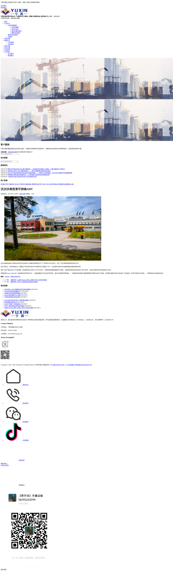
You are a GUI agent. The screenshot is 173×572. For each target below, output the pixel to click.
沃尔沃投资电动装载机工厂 (13, 291)
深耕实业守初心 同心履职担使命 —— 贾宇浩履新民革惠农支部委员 (29, 171)
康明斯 (34, 184)
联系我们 (3, 7)
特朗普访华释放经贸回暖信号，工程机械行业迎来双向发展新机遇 (29, 174)
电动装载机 (67, 184)
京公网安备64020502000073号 (82, 365)
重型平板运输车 (13, 34)
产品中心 (7, 23)
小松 (47, 184)
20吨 (50, 184)
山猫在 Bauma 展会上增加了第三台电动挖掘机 (28, 280)
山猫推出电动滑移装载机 (12, 293)
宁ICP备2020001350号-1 (57, 365)
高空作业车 (15, 29)
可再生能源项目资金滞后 (12, 297)
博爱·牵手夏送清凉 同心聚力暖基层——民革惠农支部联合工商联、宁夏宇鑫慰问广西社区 (36, 169)
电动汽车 (39, 184)
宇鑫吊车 (12, 184)
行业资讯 (11, 44)
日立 (44, 184)
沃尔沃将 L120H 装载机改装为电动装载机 (17, 289)
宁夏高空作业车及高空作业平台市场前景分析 (22, 176)
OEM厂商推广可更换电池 (12, 304)
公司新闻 (11, 42)
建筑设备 (29, 184)
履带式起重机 (16, 33)
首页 (5, 21)
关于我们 (3, 5)
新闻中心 (7, 40)
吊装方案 (7, 38)
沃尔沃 (17, 184)
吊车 (7, 184)
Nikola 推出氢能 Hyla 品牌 (12, 295)
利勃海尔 (55, 184)
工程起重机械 (12, 25)
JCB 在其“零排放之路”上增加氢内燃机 (16, 300)
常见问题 (7, 48)
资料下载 (7, 46)
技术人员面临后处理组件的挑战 (24, 282)
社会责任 (7, 50)
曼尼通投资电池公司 (10, 302)
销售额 (60, 184)
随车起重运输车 (17, 31)
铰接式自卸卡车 (15, 276)
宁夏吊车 (22, 184)
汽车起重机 (15, 27)
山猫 (72, 184)
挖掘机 (10, 36)
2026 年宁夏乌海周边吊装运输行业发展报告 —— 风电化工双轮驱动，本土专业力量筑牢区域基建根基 (40, 173)
